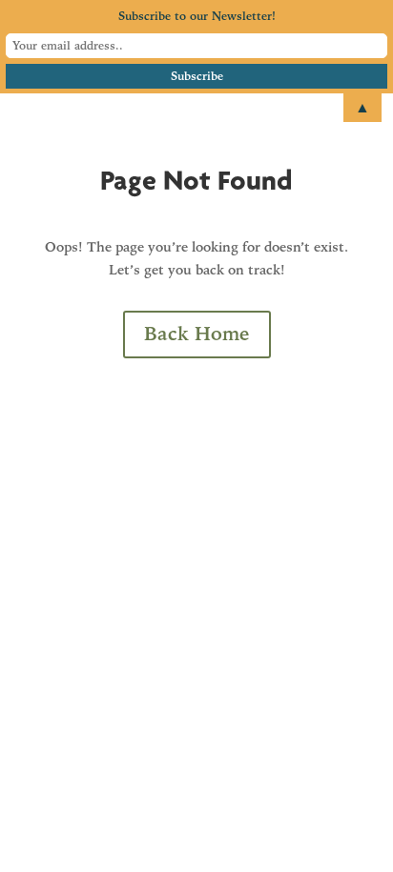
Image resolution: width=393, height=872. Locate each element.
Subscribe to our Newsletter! (197, 16)
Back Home (197, 334)
